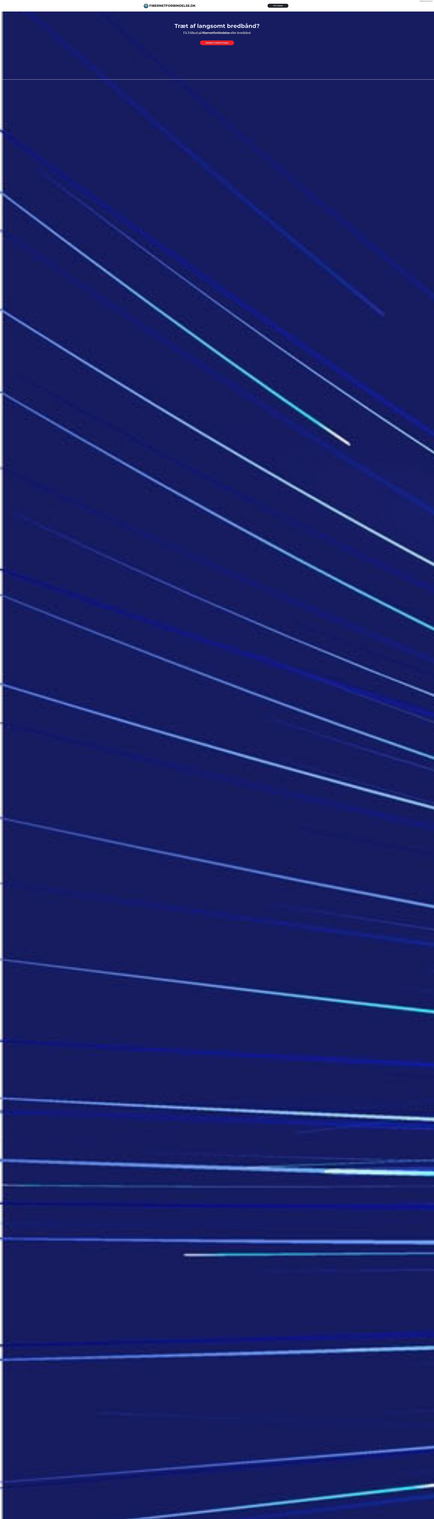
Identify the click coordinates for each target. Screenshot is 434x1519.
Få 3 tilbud (278, 6)
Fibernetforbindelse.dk (172, 6)
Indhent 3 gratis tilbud (217, 43)
